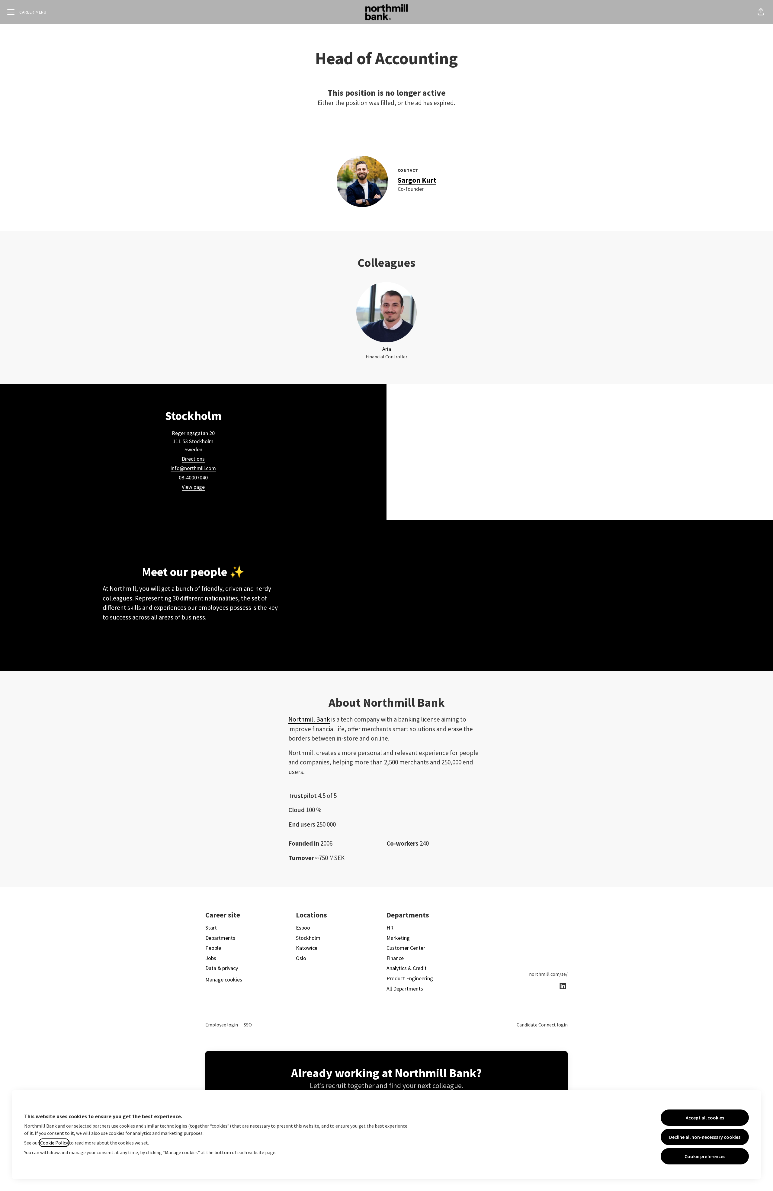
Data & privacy (221, 968)
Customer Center (405, 947)
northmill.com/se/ (548, 974)
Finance (395, 958)
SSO (248, 1025)
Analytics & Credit (406, 968)
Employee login (221, 1025)
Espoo (303, 927)
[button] (760, 12)
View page (193, 486)
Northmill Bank (309, 719)
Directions (193, 458)
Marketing (398, 937)
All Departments (404, 988)
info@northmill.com (193, 468)
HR (389, 927)
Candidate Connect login (542, 1025)
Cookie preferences (705, 1156)
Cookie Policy (54, 1143)
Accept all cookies (705, 1118)
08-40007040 (193, 477)
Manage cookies (223, 979)
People (213, 947)
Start (211, 927)
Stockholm (308, 937)
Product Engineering (409, 978)
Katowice (306, 947)
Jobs (210, 958)
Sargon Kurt (417, 180)
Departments (220, 937)
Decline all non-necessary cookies (704, 1137)
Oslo (301, 958)
